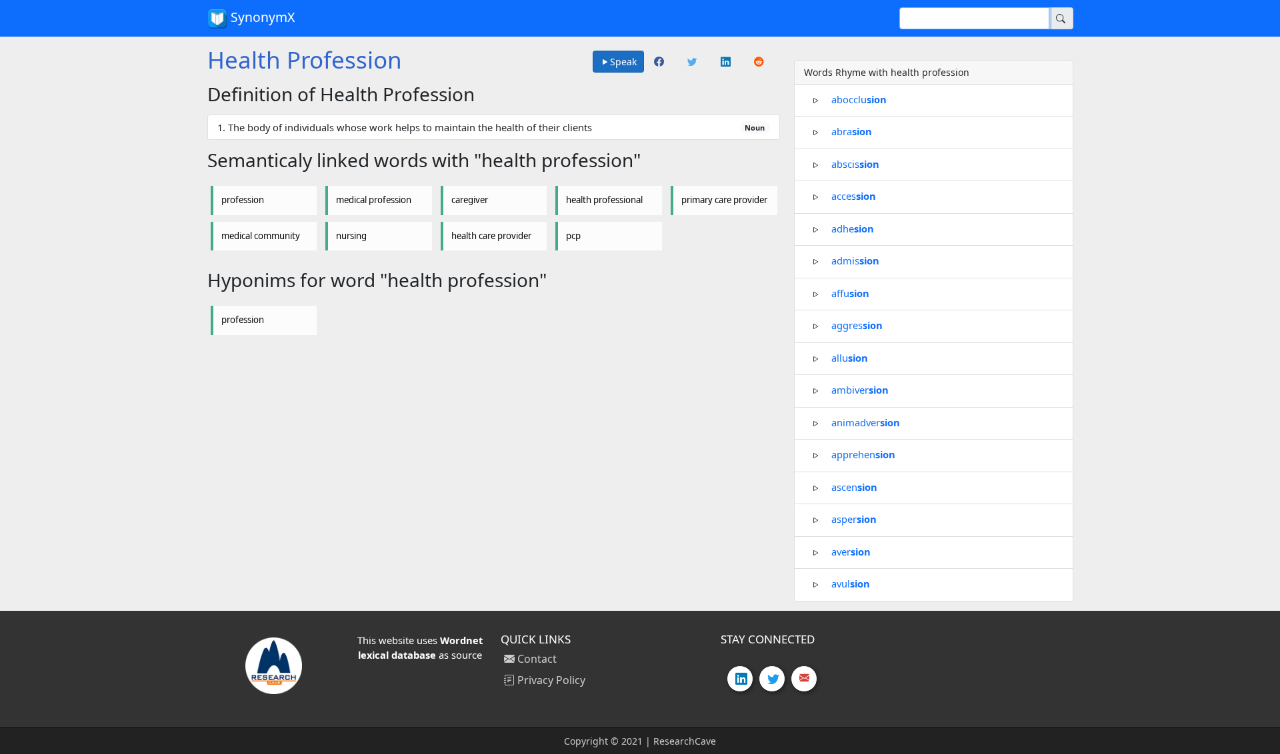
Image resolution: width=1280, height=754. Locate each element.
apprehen (863, 454)
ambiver (860, 389)
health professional (604, 200)
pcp (573, 236)
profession (242, 200)
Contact (536, 658)
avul (850, 583)
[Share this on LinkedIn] (726, 62)
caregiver (469, 200)
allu (849, 357)
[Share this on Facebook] (660, 62)
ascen (854, 486)
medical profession (373, 200)
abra (851, 131)
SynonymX (261, 17)
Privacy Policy (550, 680)
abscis (855, 163)
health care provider (491, 236)
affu (850, 292)
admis (855, 260)
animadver (865, 421)
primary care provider (724, 200)
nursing (351, 236)
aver (851, 551)
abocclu (859, 98)
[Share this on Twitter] (693, 62)
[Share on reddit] (760, 62)
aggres (857, 325)
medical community (260, 236)
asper (854, 519)
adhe (852, 227)
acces (853, 195)
